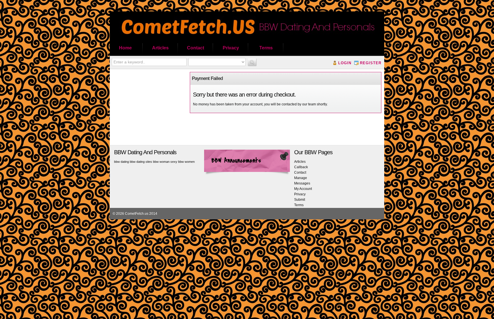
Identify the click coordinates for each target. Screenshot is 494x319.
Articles (160, 47)
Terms (266, 47)
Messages (302, 183)
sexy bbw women (182, 161)
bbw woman (161, 161)
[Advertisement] (148, 107)
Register (370, 63)
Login (344, 63)
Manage (300, 178)
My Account (303, 189)
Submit (299, 200)
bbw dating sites (141, 161)
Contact (195, 47)
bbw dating (121, 161)
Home (125, 47)
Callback (301, 167)
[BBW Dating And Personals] (247, 39)
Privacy (231, 47)
